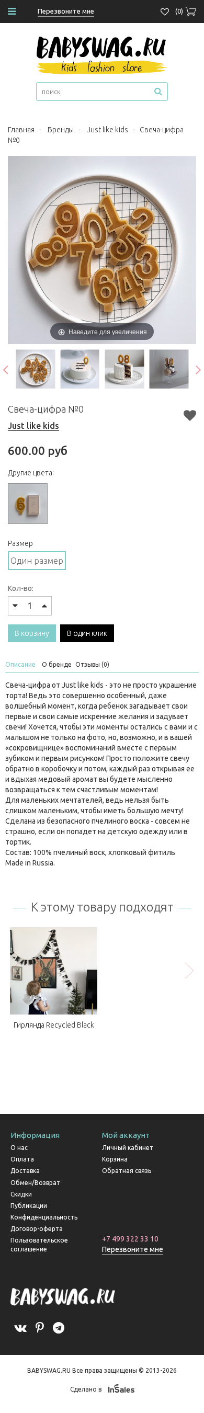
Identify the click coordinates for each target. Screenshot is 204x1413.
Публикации (28, 1205)
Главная (21, 130)
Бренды (61, 130)
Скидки (21, 1194)
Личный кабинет (127, 1147)
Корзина (115, 1159)
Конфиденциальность (43, 1217)
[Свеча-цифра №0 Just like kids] (79, 369)
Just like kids (107, 130)
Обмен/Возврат (35, 1182)
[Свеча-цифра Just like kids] (35, 369)
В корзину (32, 633)
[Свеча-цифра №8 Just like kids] (124, 369)
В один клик (87, 633)
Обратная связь (126, 1170)
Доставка (25, 1170)
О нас (19, 1147)
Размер (20, 543)
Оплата (22, 1159)
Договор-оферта (36, 1228)
